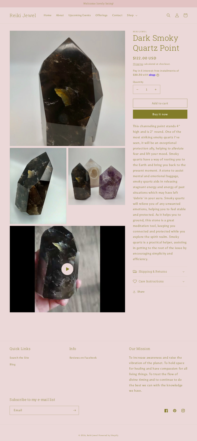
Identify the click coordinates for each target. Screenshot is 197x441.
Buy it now (160, 114)
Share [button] (141, 291)
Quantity (138, 81)
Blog (12, 364)
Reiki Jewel (92, 435)
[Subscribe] (74, 410)
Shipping (138, 64)
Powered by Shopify (108, 435)
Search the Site (19, 357)
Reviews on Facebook (83, 357)
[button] (132, 15)
